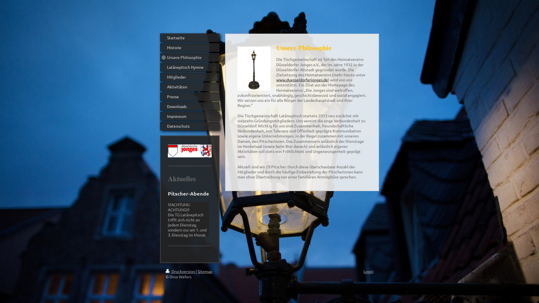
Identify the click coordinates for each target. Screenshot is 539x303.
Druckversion (183, 271)
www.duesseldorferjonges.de (302, 79)
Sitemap (205, 271)
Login (368, 271)
